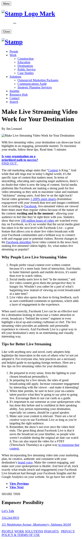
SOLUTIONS (34, 531)
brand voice (25, 462)
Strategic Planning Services (35, 87)
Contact (14, 98)
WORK (19, 531)
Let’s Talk (8, 511)
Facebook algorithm (18, 242)
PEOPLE (8, 531)
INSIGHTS (51, 531)
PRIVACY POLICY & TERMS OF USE (38, 533)
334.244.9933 (10, 517)
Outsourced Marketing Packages (38, 80)
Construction (26, 58)
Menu (6, 3)
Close (6, 31)
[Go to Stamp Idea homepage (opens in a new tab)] (12, 41)
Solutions (15, 76)
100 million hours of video (37, 220)
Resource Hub (19, 94)
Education (24, 62)
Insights (14, 91)
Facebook (30, 206)
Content (53, 170)
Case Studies (26, 73)
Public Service (27, 69)
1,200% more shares (43, 199)
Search (14, 101)
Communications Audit (32, 83)
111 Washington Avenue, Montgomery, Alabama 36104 (36, 524)
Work (13, 55)
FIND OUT (20, 160)
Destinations (25, 66)
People (14, 51)
